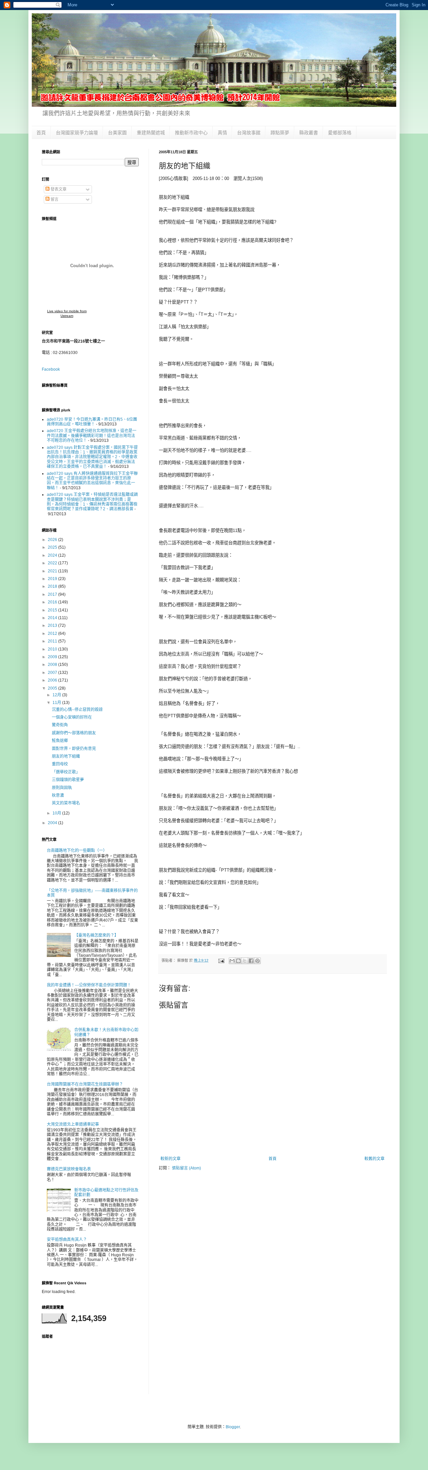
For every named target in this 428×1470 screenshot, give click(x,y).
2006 (53, 680)
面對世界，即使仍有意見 (74, 748)
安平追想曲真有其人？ (67, 1239)
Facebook (51, 369)
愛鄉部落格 (339, 132)
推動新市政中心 (191, 132)
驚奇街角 (60, 725)
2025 (53, 547)
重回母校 (60, 764)
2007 (53, 672)
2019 (53, 578)
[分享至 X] (244, 960)
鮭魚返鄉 (60, 740)
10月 (57, 813)
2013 (53, 625)
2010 (53, 649)
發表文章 (58, 189)
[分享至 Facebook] (251, 960)
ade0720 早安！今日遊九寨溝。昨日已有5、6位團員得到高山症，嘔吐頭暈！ (92, 421)
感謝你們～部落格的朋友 (74, 733)
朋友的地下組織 (66, 756)
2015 (53, 610)
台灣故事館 (248, 132)
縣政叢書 (308, 132)
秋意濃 (58, 795)
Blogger (233, 1427)
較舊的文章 (374, 1158)
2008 (53, 664)
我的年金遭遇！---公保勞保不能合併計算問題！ (89, 985)
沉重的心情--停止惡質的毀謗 (77, 709)
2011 (53, 641)
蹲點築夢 (280, 132)
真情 (222, 132)
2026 (53, 539)
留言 (54, 199)
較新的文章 (170, 1158)
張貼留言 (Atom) (186, 1168)
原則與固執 (62, 787)
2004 (53, 822)
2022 (53, 563)
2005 (53, 688)
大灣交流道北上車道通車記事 (73, 1124)
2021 (53, 571)
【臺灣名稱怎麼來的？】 (96, 935)
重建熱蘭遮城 (151, 132)
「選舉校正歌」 (66, 772)
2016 (53, 602)
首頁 (41, 132)
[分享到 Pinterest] (257, 960)
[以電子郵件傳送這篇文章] (232, 960)
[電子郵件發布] (221, 960)
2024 (53, 555)
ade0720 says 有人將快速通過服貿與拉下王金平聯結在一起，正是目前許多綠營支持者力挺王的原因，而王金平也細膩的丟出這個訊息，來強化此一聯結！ (92, 480)
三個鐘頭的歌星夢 (68, 779)
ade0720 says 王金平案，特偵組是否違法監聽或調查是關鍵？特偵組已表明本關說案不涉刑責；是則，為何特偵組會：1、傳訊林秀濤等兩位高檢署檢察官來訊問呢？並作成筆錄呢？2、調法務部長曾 (92, 501)
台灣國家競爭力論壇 (77, 132)
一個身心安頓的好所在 (72, 717)
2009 (53, 657)
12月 (57, 695)
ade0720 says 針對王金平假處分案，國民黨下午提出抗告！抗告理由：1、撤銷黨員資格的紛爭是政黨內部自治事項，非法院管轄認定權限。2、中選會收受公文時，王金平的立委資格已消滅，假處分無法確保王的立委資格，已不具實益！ (92, 457)
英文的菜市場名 (66, 803)
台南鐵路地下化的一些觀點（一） (77, 850)
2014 (53, 617)
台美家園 (117, 132)
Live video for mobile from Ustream (67, 313)
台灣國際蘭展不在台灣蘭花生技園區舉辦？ (85, 1084)
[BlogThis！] (238, 960)
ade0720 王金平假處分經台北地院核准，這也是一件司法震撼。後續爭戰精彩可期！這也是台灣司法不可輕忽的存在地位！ (91, 435)
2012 (53, 633)
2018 (53, 586)
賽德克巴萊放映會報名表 (69, 1169)
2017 (53, 594)
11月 (57, 702)
